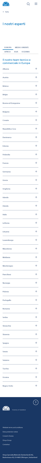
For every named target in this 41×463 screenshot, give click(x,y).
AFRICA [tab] (7, 52)
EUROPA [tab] (7, 47)
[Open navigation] (36, 4)
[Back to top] (35, 402)
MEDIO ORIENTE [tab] (22, 47)
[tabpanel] (20, 223)
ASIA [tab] (16, 52)
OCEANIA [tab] (26, 52)
